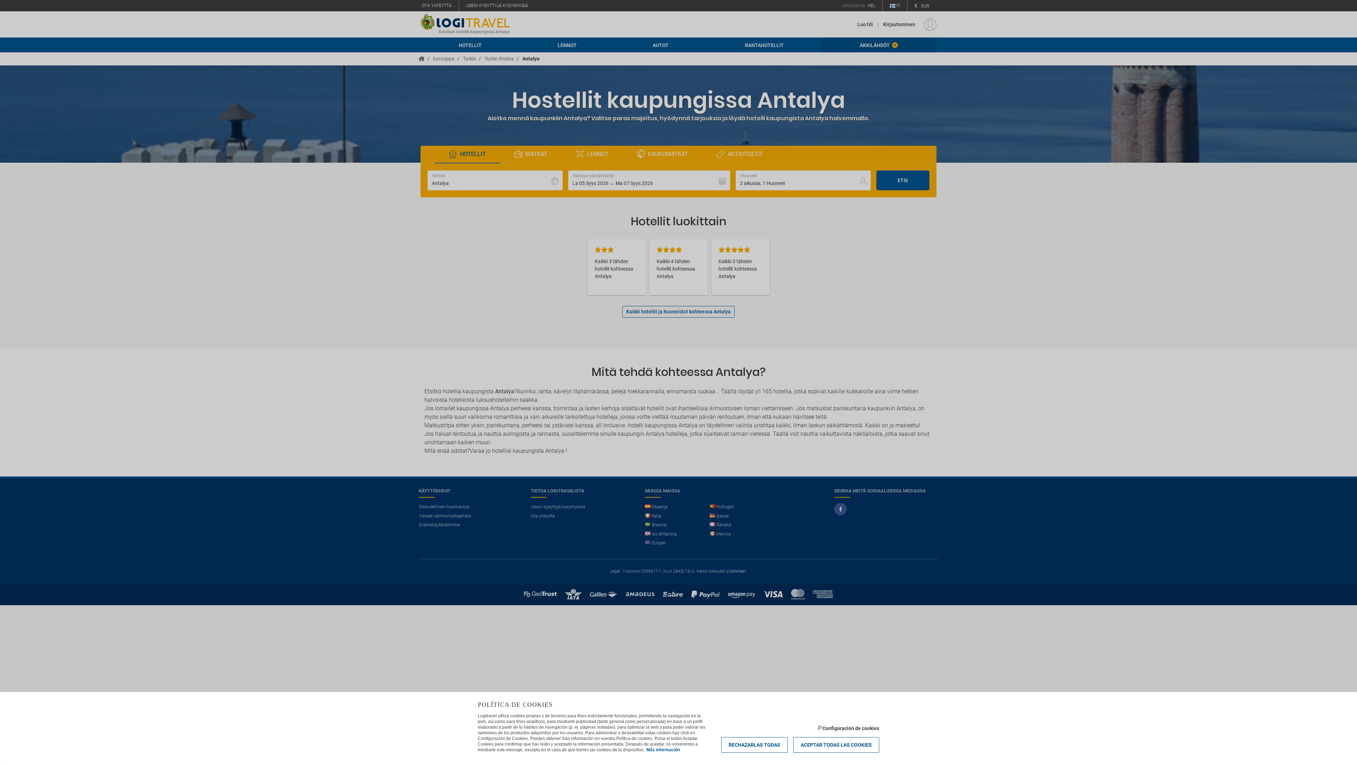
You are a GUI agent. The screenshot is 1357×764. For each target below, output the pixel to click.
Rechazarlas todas (754, 745)
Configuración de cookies (850, 728)
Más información (663, 749)
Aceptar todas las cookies (836, 745)
